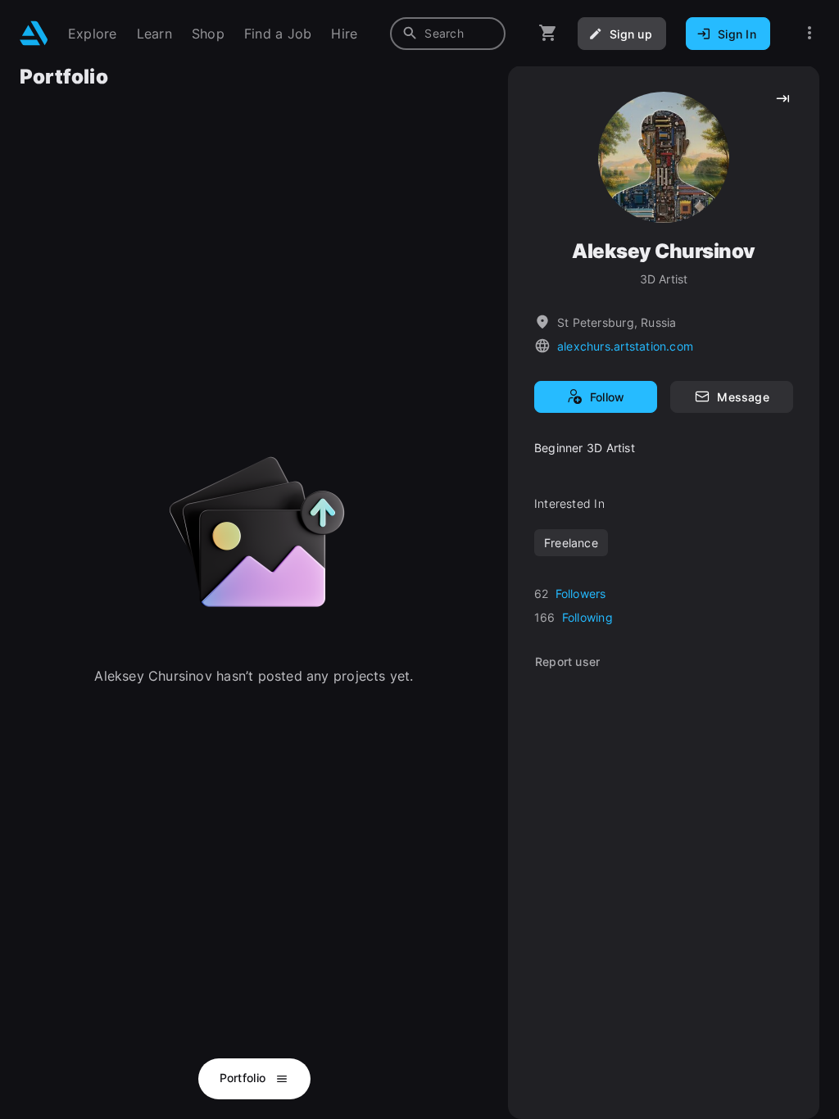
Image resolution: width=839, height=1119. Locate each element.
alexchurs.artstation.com (625, 346)
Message (743, 397)
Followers (581, 593)
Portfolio (245, 1078)
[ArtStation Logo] (34, 33)
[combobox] (448, 33)
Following (587, 617)
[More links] (809, 33)
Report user (567, 661)
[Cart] (548, 33)
